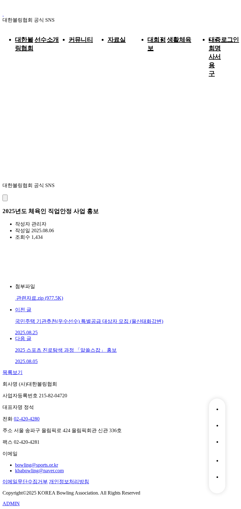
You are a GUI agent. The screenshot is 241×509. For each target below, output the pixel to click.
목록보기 (13, 372)
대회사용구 (212, 56)
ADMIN (11, 503)
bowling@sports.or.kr (36, 465)
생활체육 (179, 39)
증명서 (218, 48)
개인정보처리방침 (69, 481)
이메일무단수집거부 (25, 481)
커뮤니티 (81, 39)
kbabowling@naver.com (39, 470)
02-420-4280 (27, 418)
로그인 (230, 39)
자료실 (117, 39)
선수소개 (47, 39)
